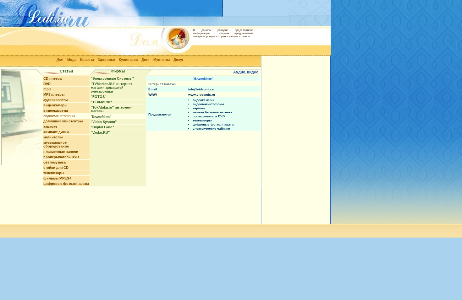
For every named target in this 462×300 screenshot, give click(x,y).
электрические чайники (211, 128)
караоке (50, 126)
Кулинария (128, 60)
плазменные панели (60, 151)
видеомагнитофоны (59, 116)
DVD (47, 84)
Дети (145, 60)
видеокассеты (55, 110)
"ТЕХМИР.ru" (101, 102)
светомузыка (54, 162)
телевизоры (53, 173)
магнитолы (53, 137)
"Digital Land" (102, 127)
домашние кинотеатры (63, 121)
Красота (87, 60)
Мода (71, 60)
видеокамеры (55, 105)
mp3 (47, 89)
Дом (60, 60)
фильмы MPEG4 (57, 178)
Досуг (178, 60)
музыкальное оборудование (56, 144)
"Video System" (104, 122)
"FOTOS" (98, 97)
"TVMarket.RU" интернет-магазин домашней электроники (112, 87)
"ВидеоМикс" (101, 116)
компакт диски (56, 132)
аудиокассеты (55, 100)
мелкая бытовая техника (212, 112)
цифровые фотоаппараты (66, 183)
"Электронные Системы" (112, 78)
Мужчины (161, 60)
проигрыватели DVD (61, 157)
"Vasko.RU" (100, 132)
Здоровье (106, 60)
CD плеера (52, 78)
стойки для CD (56, 167)
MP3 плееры (53, 94)
